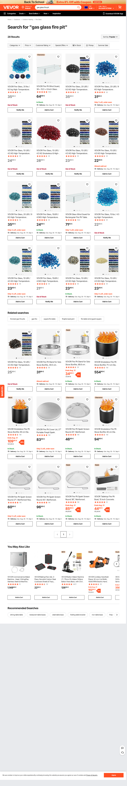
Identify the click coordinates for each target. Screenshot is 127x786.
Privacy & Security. (92, 775)
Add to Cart (49, 110)
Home (9, 19)
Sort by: (106, 37)
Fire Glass (39, 19)
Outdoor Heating (28, 19)
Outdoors (17, 19)
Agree (114, 775)
